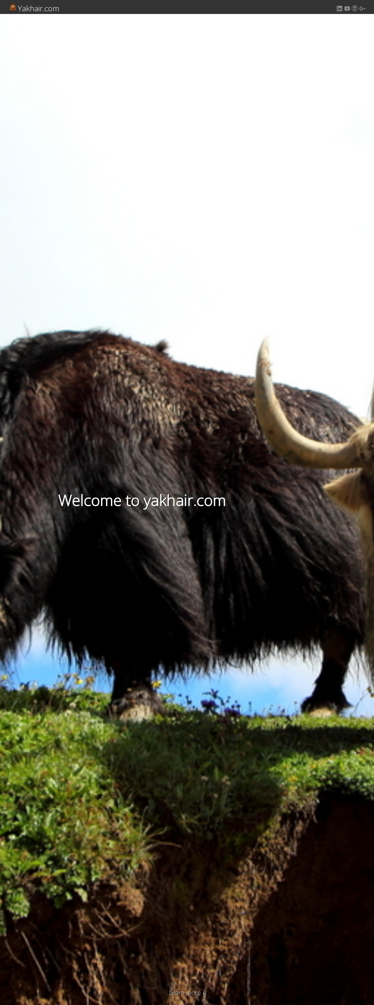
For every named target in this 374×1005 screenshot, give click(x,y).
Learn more (187, 992)
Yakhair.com (38, 8)
